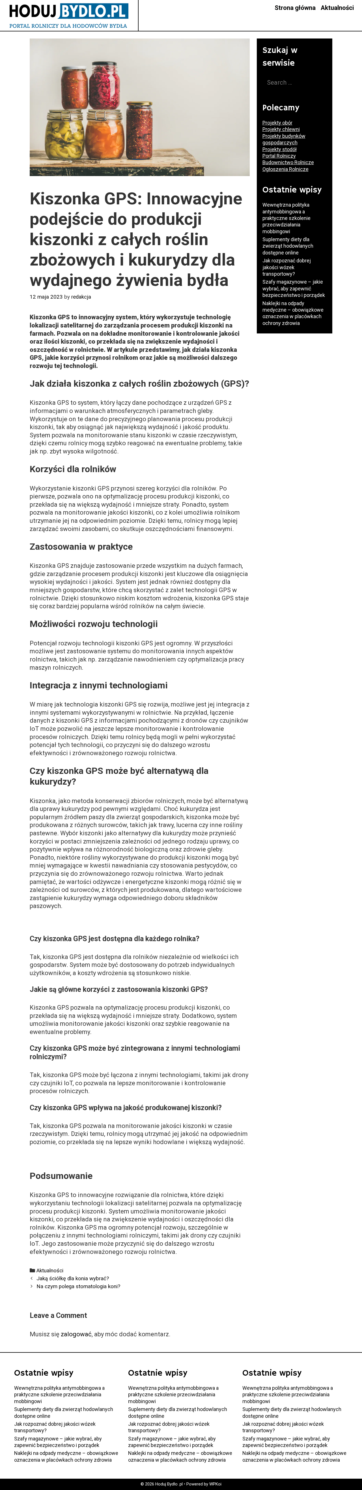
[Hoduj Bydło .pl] (69, 14)
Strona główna (295, 7)
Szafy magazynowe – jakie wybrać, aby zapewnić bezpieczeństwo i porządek (293, 288)
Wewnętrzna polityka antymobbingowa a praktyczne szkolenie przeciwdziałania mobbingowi (286, 218)
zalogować (76, 1334)
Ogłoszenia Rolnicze (285, 169)
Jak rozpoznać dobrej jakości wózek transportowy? (286, 267)
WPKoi (215, 1484)
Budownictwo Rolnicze (288, 162)
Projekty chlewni (281, 129)
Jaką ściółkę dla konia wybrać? (72, 1278)
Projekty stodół (279, 149)
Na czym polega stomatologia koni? (78, 1286)
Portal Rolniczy (279, 156)
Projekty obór (277, 123)
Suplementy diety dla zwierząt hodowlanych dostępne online (287, 246)
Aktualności (337, 7)
